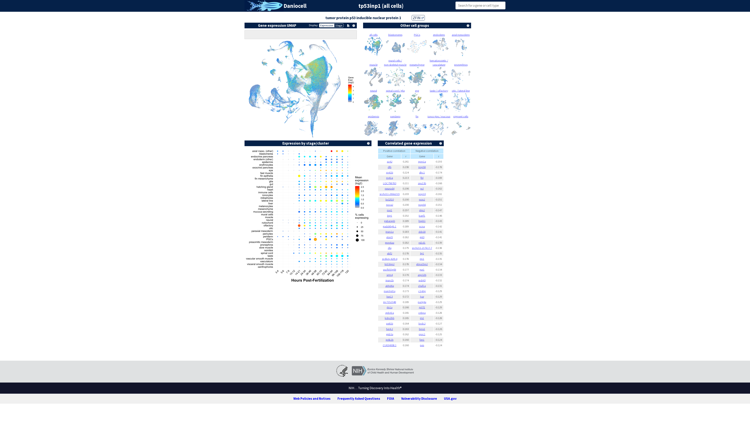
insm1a (390, 231)
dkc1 (422, 172)
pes (422, 345)
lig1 (422, 253)
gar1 (422, 269)
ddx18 (422, 231)
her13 (390, 296)
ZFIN (417, 17)
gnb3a (389, 334)
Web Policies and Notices (311, 398)
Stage (338, 25)
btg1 (389, 215)
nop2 (422, 199)
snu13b (422, 183)
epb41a (389, 313)
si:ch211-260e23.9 (389, 194)
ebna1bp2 (422, 264)
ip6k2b (390, 340)
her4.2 (389, 329)
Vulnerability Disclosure (419, 398)
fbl (422, 178)
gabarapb (389, 221)
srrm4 (390, 275)
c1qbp (422, 291)
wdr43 (422, 280)
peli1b (389, 323)
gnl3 (422, 237)
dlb (389, 167)
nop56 (422, 205)
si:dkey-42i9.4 (389, 259)
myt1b (389, 172)
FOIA (390, 398)
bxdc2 (422, 323)
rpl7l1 (422, 307)
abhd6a (389, 286)
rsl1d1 (422, 242)
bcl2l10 (390, 199)
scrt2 (389, 161)
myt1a (389, 178)
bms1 (422, 329)
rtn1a (389, 307)
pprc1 (422, 334)
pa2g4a (422, 302)
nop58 (422, 167)
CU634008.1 (389, 345)
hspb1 (422, 221)
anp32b (422, 275)
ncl (422, 188)
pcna (422, 226)
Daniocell (295, 5)
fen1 (422, 340)
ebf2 (389, 253)
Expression (326, 25)
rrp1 (422, 259)
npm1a (422, 161)
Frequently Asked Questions (359, 398)
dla (389, 248)
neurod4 (389, 188)
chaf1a (422, 286)
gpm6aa (389, 242)
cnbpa (422, 313)
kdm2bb (389, 318)
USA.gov (450, 398)
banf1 (422, 215)
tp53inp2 (390, 264)
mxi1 (389, 210)
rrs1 (422, 318)
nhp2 (422, 210)
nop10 (422, 194)
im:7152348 (389, 302)
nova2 (389, 205)
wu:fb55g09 (389, 269)
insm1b (390, 280)
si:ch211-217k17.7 (422, 248)
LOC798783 (389, 183)
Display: (313, 25)
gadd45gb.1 (389, 226)
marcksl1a (389, 291)
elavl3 (389, 237)
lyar (422, 296)
